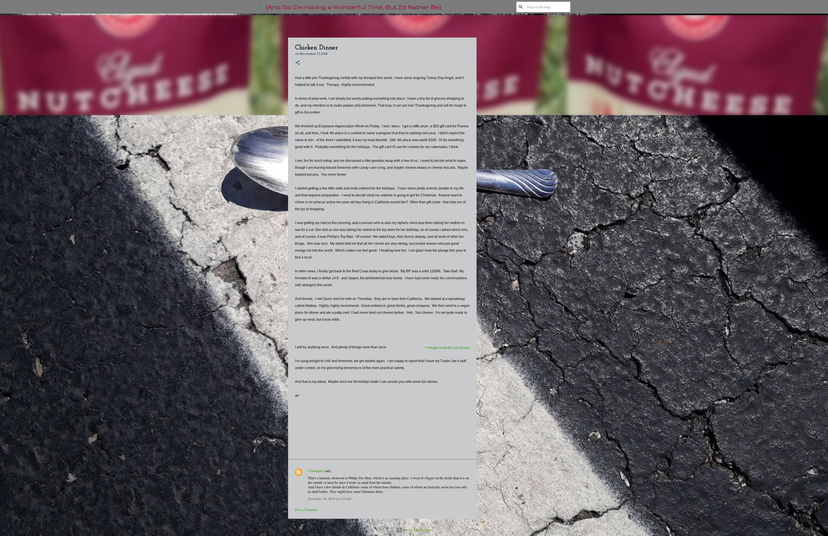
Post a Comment (306, 509)
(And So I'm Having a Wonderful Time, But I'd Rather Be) (353, 6)
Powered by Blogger (416, 530)
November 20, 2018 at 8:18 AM (329, 498)
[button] (297, 63)
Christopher (316, 470)
